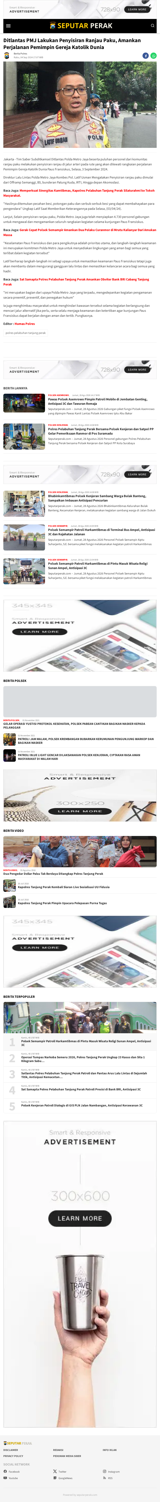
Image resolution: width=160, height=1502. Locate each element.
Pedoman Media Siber (67, 1456)
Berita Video (10, 870)
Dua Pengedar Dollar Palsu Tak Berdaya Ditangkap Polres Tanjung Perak (53, 874)
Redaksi (58, 1450)
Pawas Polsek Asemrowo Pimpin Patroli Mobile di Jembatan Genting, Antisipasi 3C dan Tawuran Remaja (98, 401)
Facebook (14, 1472)
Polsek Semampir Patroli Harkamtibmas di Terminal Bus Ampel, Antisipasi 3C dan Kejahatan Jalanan (101, 532)
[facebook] (145, 56)
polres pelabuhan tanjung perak (26, 333)
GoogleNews (65, 1478)
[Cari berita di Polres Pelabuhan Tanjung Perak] (153, 25)
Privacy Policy (13, 1456)
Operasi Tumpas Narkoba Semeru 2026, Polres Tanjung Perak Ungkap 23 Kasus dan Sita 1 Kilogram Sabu (83, 1059)
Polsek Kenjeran (58, 425)
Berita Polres (20, 53)
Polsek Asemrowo (58, 395)
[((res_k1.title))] (80, 701)
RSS (110, 1478)
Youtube (13, 1478)
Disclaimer (10, 1450)
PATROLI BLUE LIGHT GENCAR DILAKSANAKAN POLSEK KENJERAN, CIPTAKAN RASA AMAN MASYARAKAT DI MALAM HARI (79, 757)
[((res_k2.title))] (80, 851)
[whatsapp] (153, 56)
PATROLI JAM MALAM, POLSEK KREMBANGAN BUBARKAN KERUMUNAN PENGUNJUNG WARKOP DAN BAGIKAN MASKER (86, 741)
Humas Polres (25, 324)
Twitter (62, 1472)
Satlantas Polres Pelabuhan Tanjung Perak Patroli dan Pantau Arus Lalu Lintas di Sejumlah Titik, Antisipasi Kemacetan (84, 1075)
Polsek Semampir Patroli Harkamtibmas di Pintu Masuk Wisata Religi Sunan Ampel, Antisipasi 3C (98, 565)
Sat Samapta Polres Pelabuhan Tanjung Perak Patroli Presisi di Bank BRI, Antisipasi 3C (81, 1089)
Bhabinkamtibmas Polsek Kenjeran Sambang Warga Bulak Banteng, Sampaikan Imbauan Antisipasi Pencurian (97, 498)
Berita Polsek (11, 720)
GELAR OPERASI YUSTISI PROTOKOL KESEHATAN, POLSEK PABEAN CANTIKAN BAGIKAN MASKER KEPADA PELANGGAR (74, 726)
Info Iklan (110, 1450)
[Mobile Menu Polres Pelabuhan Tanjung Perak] (12, 25)
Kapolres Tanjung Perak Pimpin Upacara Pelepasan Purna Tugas (62, 903)
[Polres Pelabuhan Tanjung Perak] (80, 25)
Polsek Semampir (58, 526)
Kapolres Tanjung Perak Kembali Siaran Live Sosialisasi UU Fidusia (64, 887)
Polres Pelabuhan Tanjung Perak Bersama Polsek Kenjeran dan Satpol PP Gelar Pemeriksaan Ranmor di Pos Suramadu (101, 431)
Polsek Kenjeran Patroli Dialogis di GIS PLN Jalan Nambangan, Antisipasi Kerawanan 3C (82, 1105)
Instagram (114, 1472)
